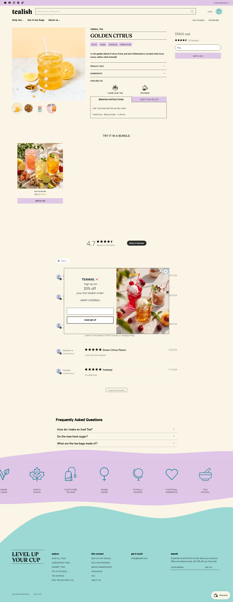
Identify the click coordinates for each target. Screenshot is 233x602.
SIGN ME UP (90, 320)
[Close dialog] (165, 271)
